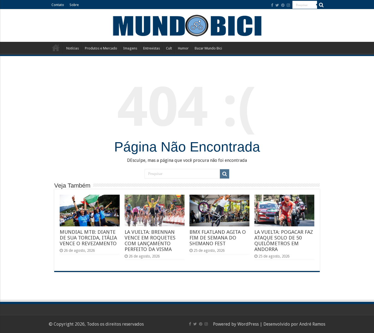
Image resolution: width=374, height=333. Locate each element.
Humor (183, 48)
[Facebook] (272, 5)
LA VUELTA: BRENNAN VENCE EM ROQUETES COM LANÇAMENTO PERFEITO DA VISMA (150, 240)
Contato (57, 5)
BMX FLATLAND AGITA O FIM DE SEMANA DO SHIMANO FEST (217, 237)
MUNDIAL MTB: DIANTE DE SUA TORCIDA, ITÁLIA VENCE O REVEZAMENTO (88, 237)
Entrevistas (151, 48)
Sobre (74, 5)
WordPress (248, 324)
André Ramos (312, 324)
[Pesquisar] (321, 5)
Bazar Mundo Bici (208, 48)
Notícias (72, 48)
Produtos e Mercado (101, 48)
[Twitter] (277, 5)
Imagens (130, 48)
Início (56, 47)
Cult (169, 48)
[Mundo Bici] (187, 25)
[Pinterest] (283, 5)
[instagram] (288, 5)
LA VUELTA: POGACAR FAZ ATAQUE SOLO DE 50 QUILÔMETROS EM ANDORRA (283, 240)
